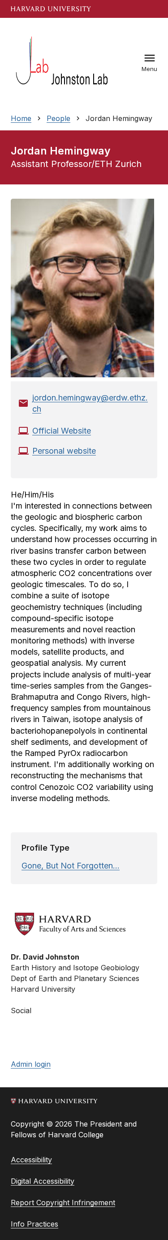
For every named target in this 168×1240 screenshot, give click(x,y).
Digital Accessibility (42, 1181)
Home (21, 118)
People (58, 118)
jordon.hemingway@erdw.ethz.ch (90, 403)
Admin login (31, 1064)
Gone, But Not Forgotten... (71, 865)
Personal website (64, 450)
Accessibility (31, 1159)
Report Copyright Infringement (63, 1202)
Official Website (61, 430)
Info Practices (34, 1223)
